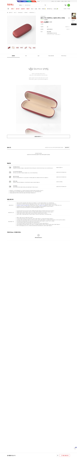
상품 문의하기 (67, 147)
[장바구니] (65, 5)
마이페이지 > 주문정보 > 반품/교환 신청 (23, 205)
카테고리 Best (63, 55)
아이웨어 (25, 12)
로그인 (55, 1)
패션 (15, 12)
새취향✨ (12, 8)
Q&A (38, 55)
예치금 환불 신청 (74, 24)
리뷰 (26, 55)
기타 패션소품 (20, 12)
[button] (69, 18)
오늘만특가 (23, 8)
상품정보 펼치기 (37, 136)
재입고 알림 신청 (65, 455)
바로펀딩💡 (44, 8)
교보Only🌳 (56, 8)
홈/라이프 (10, 12)
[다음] (36, 30)
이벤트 (39, 8)
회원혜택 (58, 1)
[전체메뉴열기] (8, 9)
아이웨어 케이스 (31, 12)
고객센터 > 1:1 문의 (42, 205)
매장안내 (65, 1)
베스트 (32, 8)
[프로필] (68, 5)
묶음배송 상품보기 (57, 34)
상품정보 (13, 55)
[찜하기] (57, 455)
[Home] (7, 12)
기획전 (72, 22)
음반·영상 (17, 8)
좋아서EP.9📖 (49, 8)
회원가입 (53, 1)
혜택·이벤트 (73, 20)
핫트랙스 (20, 5)
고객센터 (69, 1)
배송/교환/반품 (51, 55)
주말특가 (27, 8)
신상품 (36, 8)
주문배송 (62, 1)
